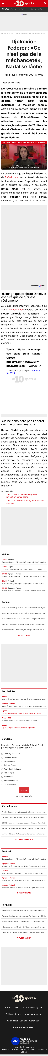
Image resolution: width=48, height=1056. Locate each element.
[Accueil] (24, 3)
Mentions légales (34, 1007)
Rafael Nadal (12, 177)
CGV (22, 1007)
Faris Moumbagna (11, 780)
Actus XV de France (24, 839)
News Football (24, 893)
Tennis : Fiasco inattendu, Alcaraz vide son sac (25, 501)
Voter (24, 790)
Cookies (23, 1020)
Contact (8, 1007)
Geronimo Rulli (9, 761)
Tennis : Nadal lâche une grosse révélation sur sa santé (21, 495)
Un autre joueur (10, 784)
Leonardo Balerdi (10, 757)
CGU (15, 1007)
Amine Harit (8, 777)
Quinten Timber (10, 765)
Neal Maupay (9, 773)
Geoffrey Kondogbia (12, 754)
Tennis (10, 33)
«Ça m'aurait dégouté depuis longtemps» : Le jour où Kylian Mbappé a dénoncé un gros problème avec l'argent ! (25, 11)
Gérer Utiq (34, 1020)
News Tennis (24, 635)
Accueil (3, 33)
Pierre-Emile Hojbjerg (12, 769)
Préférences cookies (23, 1027)
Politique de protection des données (23, 1014)
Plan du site (12, 1020)
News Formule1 (24, 938)
